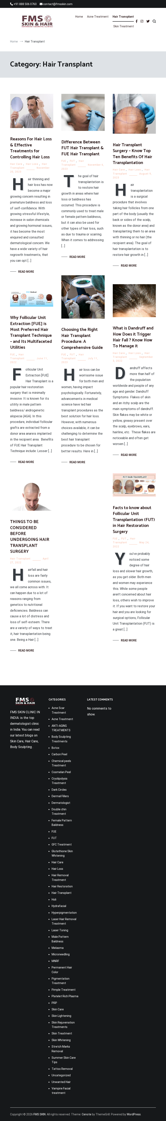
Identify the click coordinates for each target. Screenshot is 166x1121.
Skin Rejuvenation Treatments (63, 1025)
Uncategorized (61, 1075)
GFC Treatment (62, 844)
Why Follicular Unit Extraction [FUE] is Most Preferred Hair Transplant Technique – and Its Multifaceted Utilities (31, 332)
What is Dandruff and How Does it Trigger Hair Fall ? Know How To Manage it (133, 337)
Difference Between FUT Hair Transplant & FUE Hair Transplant (82, 148)
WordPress (134, 1114)
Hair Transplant (123, 16)
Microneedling (61, 954)
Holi (54, 899)
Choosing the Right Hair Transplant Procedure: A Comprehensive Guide (82, 338)
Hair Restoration (62, 886)
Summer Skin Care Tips (64, 1060)
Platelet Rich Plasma (65, 996)
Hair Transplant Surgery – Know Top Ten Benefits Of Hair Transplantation (132, 154)
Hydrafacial (59, 906)
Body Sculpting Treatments (61, 739)
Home (79, 16)
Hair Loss (32, 164)
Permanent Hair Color (62, 970)
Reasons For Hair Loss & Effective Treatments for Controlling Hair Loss (31, 148)
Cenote (86, 1114)
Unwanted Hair (61, 1082)
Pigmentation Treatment (60, 981)
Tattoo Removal (62, 1068)
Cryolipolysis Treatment (59, 781)
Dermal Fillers (60, 796)
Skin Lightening (61, 1015)
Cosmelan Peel (61, 772)
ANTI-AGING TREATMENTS (61, 728)
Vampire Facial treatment (61, 1091)
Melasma (58, 947)
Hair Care (16, 164)
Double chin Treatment (59, 811)
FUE (63, 161)
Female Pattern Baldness (62, 822)
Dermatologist (61, 802)
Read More (26, 271)
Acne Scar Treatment (59, 710)
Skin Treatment (123, 26)
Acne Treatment (98, 16)
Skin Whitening (61, 1040)
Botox (55, 747)
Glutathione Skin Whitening (62, 853)
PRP (54, 1002)
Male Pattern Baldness (60, 939)
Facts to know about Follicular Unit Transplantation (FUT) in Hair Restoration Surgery (134, 519)
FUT (72, 161)
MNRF (55, 961)
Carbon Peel (59, 754)
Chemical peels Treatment (61, 763)
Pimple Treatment (64, 989)
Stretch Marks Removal (61, 1049)
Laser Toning (60, 930)
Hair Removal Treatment (60, 877)
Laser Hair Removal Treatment (64, 921)
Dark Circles (59, 789)
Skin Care (58, 1009)
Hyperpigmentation (64, 912)
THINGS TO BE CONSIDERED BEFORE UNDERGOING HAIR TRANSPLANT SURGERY (29, 536)
